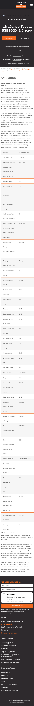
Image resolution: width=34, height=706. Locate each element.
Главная (3, 68)
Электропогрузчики (8, 646)
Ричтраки (4, 649)
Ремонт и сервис (7, 678)
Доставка (4, 687)
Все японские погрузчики (10, 659)
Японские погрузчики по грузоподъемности (10, 655)
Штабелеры (5, 70)
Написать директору (9, 633)
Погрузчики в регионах (9, 690)
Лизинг (4, 681)
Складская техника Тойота (17, 68)
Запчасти (4, 675)
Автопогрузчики (7, 643)
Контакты (4, 630)
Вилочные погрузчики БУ (10, 662)
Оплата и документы (9, 684)
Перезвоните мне (17, 606)
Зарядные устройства (9, 652)
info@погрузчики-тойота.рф (11, 627)
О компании (5, 672)
